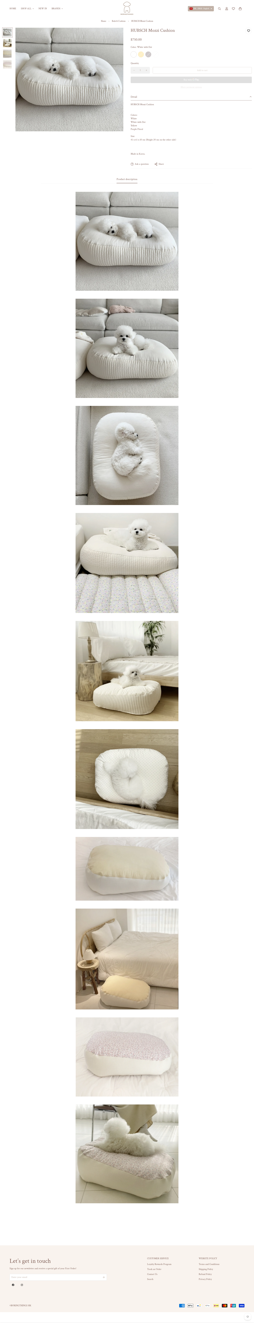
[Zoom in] (117, 33)
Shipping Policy (206, 1269)
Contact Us (152, 1274)
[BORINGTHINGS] (127, 8)
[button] (240, 8)
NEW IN (43, 8)
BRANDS (56, 8)
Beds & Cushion (119, 21)
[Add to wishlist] (248, 31)
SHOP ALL (26, 8)
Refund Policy (205, 1274)
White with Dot (134, 54)
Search (150, 1279)
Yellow (141, 54)
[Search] (219, 8)
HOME (13, 8)
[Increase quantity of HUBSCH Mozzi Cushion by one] (146, 70)
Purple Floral (148, 54)
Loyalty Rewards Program (159, 1264)
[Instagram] (21, 1284)
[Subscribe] (103, 1277)
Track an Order (154, 1269)
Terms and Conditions (209, 1264)
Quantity (135, 63)
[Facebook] (13, 1284)
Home (103, 21)
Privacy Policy (205, 1279)
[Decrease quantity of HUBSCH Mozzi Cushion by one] (134, 70)
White (156, 54)
